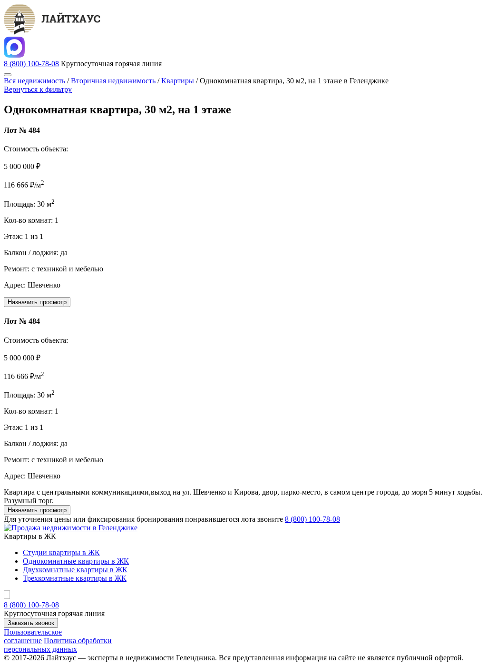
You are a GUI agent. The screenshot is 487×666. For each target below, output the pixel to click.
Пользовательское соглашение (33, 636)
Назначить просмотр (37, 302)
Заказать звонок (31, 622)
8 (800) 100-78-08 (31, 64)
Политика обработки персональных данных (58, 644)
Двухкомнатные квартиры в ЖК (75, 570)
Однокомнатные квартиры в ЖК (76, 561)
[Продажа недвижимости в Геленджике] (70, 528)
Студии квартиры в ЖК (61, 552)
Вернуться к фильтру (38, 89)
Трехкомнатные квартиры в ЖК (75, 578)
